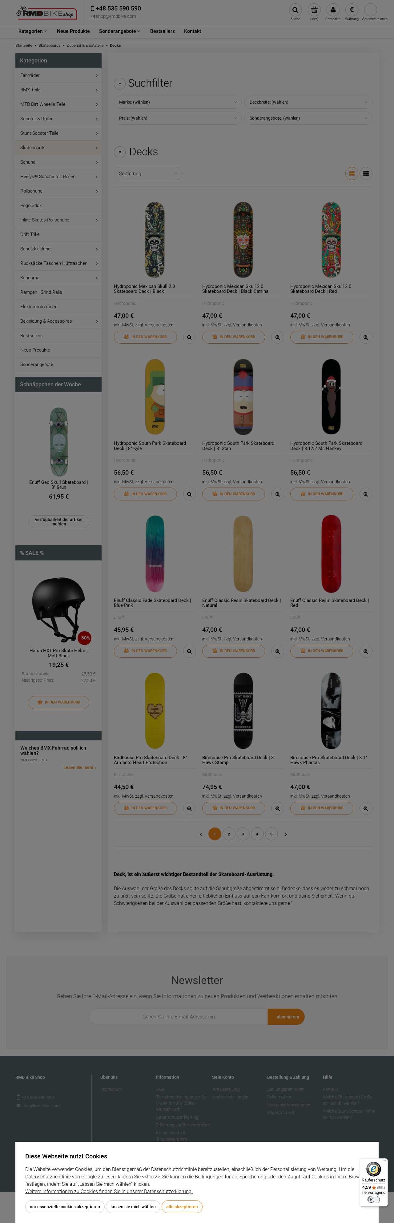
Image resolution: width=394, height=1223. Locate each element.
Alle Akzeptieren (182, 1206)
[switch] (374, 1199)
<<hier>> (151, 1177)
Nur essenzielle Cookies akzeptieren (65, 1206)
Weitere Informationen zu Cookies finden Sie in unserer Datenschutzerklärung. (109, 1191)
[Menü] (384, 1162)
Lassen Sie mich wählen (133, 1206)
